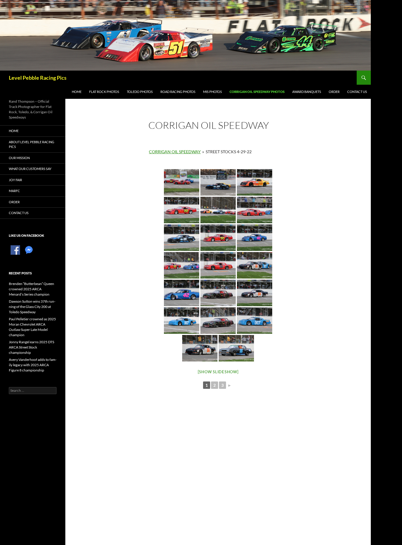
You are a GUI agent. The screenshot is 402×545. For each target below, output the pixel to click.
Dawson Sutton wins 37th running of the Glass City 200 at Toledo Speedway (32, 306)
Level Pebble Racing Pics (38, 77)
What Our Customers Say (30, 169)
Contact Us (357, 92)
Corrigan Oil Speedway (175, 151)
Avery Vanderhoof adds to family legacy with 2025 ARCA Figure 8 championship (33, 364)
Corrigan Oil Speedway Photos (257, 92)
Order (334, 92)
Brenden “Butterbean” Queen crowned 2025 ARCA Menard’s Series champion (31, 288)
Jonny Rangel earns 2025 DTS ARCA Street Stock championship (31, 347)
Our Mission (19, 158)
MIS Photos (212, 92)
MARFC (14, 191)
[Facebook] (15, 249)
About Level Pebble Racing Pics (31, 144)
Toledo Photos (140, 92)
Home (77, 92)
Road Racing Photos (177, 92)
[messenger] (28, 249)
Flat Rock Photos (104, 92)
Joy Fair (15, 180)
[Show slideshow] (218, 371)
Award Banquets (306, 92)
